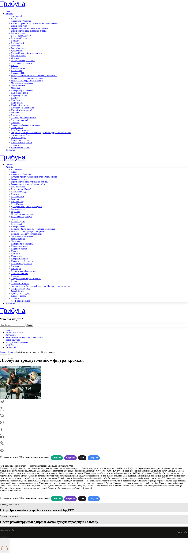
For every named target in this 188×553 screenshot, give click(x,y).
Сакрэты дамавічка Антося (23, 117)
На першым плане (19, 93)
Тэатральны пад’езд (20, 135)
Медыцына (16, 88)
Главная (9, 11)
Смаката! (15, 122)
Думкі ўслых (17, 50)
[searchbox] (12, 325)
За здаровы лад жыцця (21, 63)
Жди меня (15, 58)
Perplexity (70, 458)
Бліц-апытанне (18, 33)
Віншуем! (15, 41)
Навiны (14, 98)
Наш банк (15, 100)
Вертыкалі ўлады (19, 38)
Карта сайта (182, 532)
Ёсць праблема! (18, 55)
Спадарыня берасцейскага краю (26, 125)
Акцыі (14, 18)
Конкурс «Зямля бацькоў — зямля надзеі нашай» (34, 75)
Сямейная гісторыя (20, 130)
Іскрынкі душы (18, 68)
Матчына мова (18, 85)
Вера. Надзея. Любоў (21, 36)
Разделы (9, 13)
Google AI (94, 458)
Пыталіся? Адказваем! (21, 110)
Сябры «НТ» (17, 127)
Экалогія (15, 145)
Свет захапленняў (19, 120)
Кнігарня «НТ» (18, 73)
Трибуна (12, 3)
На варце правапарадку (22, 90)
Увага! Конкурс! (18, 137)
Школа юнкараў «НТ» (21, 142)
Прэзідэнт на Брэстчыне (22, 108)
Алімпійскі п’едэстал (21, 21)
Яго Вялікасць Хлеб (20, 147)
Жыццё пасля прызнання (23, 60)
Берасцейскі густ (19, 26)
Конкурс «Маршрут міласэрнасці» (27, 80)
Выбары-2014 (17, 43)
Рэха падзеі (16, 115)
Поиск (29, 325)
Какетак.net (16, 70)
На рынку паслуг (19, 95)
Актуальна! (16, 16)
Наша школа (17, 103)
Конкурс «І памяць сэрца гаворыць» (28, 78)
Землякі (14, 65)
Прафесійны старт (19, 105)
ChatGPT (57, 458)
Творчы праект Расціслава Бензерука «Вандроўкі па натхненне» (41, 132)
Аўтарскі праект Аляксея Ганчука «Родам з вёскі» (34, 23)
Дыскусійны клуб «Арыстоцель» (26, 53)
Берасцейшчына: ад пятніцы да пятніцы (29, 28)
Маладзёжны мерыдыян (22, 83)
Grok (82, 458)
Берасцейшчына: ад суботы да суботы (29, 31)
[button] (4, 545)
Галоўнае (15, 46)
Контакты (10, 150)
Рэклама (15, 113)
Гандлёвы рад (17, 48)
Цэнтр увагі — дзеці (20, 140)
